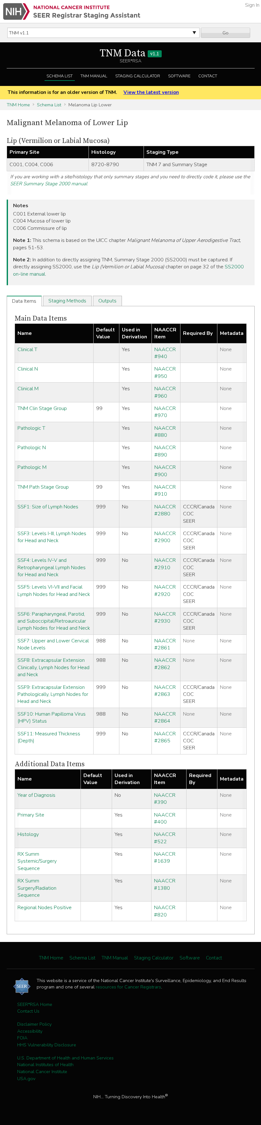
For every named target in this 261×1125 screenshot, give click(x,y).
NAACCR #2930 (165, 618)
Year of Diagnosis (36, 795)
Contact (207, 76)
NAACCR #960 (165, 392)
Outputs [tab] (107, 300)
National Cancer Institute (42, 1071)
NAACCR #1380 (164, 884)
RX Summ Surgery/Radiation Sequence (37, 888)
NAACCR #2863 (165, 691)
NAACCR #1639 (164, 858)
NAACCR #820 (164, 911)
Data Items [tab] (24, 301)
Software (179, 76)
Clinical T (27, 349)
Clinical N (28, 368)
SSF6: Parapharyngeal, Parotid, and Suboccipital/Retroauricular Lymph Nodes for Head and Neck (54, 621)
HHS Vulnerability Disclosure (46, 1045)
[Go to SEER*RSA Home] (72, 11)
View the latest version (151, 92)
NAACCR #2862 (165, 664)
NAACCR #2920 (165, 591)
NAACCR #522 (164, 838)
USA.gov (26, 1078)
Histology (28, 834)
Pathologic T (31, 428)
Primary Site (31, 814)
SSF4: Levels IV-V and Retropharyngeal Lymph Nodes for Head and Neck (52, 567)
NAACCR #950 (165, 372)
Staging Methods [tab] (67, 300)
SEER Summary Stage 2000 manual (48, 183)
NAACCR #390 (164, 799)
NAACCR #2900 (165, 537)
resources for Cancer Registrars (128, 987)
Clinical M (28, 388)
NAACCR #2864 (165, 718)
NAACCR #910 (165, 491)
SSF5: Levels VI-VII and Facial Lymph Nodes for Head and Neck (54, 591)
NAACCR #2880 (165, 510)
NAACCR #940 (165, 353)
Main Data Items (41, 318)
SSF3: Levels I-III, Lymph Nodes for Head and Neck (52, 537)
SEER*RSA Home (34, 1004)
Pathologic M (32, 467)
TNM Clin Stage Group (42, 408)
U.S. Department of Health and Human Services (65, 1058)
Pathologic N (32, 447)
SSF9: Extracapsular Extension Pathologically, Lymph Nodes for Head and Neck (53, 694)
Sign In (252, 5)
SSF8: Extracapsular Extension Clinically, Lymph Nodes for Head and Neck (53, 667)
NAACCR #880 (165, 432)
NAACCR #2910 (165, 564)
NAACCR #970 (165, 412)
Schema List (59, 76)
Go (225, 33)
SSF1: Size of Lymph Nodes (48, 506)
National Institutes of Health (45, 1064)
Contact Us (28, 1011)
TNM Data (129, 53)
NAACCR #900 (165, 471)
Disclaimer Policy (34, 1024)
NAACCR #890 (165, 451)
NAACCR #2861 (165, 644)
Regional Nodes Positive (45, 907)
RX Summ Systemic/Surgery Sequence (37, 861)
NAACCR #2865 (165, 737)
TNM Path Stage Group (43, 487)
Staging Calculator (137, 76)
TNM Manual (94, 76)
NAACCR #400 (164, 818)
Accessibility (29, 1031)
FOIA (22, 1038)
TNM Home (18, 105)
